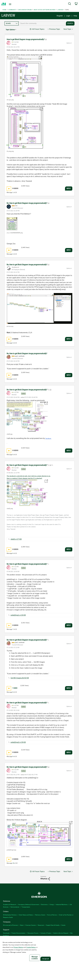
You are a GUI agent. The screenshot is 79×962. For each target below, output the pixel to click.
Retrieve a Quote (40, 915)
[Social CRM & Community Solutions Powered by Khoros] (45, 878)
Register (60, 16)
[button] (24, 76)
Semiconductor (14, 907)
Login (68, 16)
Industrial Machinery (62, 904)
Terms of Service (52, 915)
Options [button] (68, 43)
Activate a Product (45, 933)
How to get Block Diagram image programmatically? (26, 39)
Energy (52, 904)
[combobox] (42, 23)
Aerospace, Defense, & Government (28, 904)
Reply (69, 188)
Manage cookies (34, 958)
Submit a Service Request (60, 933)
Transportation (25, 907)
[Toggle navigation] (12, 4)
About (21, 925)
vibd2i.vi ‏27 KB (16, 539)
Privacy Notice (18, 947)
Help (75, 16)
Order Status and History (26, 915)
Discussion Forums (25, 10)
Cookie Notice (31, 947)
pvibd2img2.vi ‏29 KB (18, 742)
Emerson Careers (31, 925)
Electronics (44, 904)
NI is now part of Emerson (10, 925)
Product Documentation (18, 933)
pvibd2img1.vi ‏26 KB (18, 615)
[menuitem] (69, 4)
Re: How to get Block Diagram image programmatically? (27, 203)
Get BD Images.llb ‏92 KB (20, 678)
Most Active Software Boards (44, 10)
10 (13, 863)
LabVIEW (60, 10)
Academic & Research (9, 904)
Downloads (6, 933)
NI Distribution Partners (10, 915)
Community (12, 10)
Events (63, 925)
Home (4, 10)
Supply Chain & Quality (52, 925)
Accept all (45, 959)
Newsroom (41, 925)
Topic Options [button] (10, 30)
